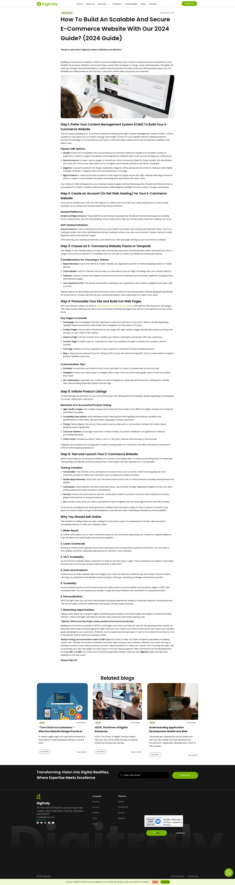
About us (90, 4)
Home (79, 4)
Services (102, 4)
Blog (143, 4)
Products (117, 4)
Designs (121, 802)
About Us (96, 802)
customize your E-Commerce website (114, 305)
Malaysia (181, 833)
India (157, 833)
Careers (153, 4)
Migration (121, 818)
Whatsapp (42, 820)
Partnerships (131, 4)
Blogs (94, 818)
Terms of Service (177, 876)
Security (121, 813)
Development (123, 807)
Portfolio (95, 813)
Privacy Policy (193, 876)
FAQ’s (94, 824)
